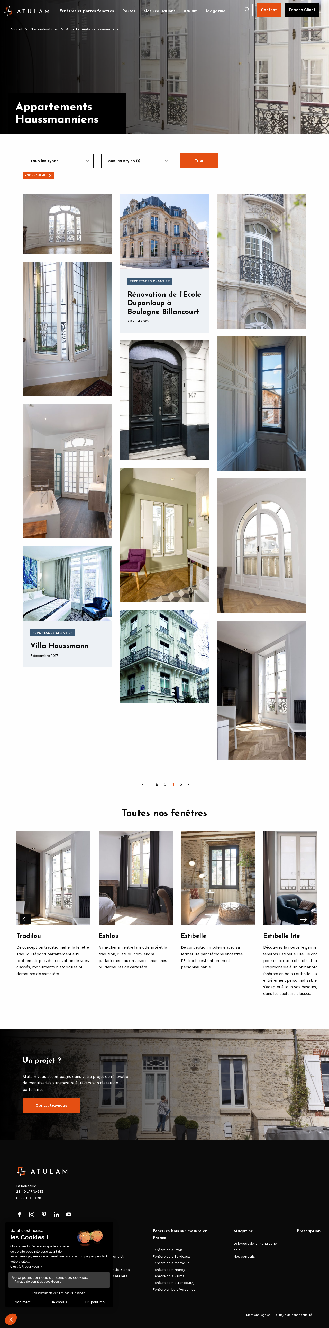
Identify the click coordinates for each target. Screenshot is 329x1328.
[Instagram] (32, 1214)
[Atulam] (26, 11)
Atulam (191, 11)
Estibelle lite (281, 936)
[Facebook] (19, 1214)
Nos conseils (244, 1256)
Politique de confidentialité (293, 1314)
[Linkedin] (56, 1214)
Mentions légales (258, 1314)
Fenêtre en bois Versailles (174, 1289)
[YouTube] (69, 1214)
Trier (199, 160)
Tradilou (28, 936)
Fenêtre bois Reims (169, 1276)
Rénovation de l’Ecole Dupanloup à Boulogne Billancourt (164, 303)
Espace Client (302, 9)
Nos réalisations (159, 11)
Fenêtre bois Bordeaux (171, 1256)
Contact (269, 9)
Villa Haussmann (59, 646)
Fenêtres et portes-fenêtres (86, 11)
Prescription (309, 1231)
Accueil (16, 29)
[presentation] (25, 919)
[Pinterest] (44, 1214)
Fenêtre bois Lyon (167, 1250)
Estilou (109, 936)
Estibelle (193, 936)
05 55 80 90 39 (28, 1198)
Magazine (215, 11)
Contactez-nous (51, 1105)
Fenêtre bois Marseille (171, 1263)
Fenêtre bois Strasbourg (173, 1283)
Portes (128, 11)
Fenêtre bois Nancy (169, 1270)
